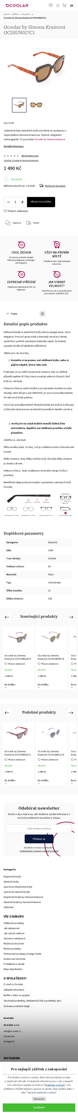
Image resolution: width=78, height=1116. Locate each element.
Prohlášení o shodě (14, 964)
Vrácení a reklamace (14, 938)
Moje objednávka (13, 969)
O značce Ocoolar (13, 984)
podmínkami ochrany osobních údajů (39, 851)
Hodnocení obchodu (14, 959)
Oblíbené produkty (14, 923)
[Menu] (71, 5)
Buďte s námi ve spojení (17, 995)
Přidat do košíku (41, 202)
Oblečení (8, 907)
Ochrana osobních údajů (17, 1006)
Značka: (21, 160)
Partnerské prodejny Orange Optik (22, 954)
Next (71, 616)
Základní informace (14, 990)
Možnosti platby (12, 949)
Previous (7, 616)
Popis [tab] (14, 314)
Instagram (9, 1041)
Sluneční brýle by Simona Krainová (22, 902)
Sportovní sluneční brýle (17, 892)
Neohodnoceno (30, 156)
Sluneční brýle (11, 882)
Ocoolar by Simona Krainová (49, 139)
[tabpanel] (18, 657)
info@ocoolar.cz (12, 1031)
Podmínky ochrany (55, 1085)
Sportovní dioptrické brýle (18, 887)
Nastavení (39, 1099)
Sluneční (52, 542)
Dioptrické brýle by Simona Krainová (23, 897)
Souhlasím (39, 1107)
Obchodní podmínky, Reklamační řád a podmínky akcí (32, 1001)
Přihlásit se (39, 838)
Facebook (9, 1036)
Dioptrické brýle (12, 877)
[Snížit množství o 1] (8, 202)
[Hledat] (58, 5)
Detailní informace (14, 146)
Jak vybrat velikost (14, 933)
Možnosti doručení (55, 186)
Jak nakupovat (11, 928)
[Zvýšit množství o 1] (22, 202)
